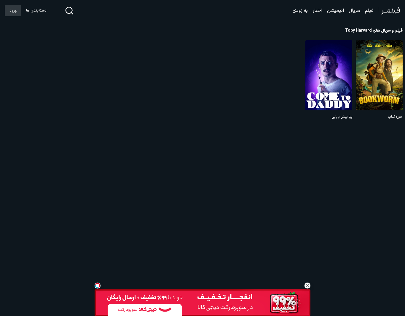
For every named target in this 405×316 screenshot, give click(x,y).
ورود (13, 11)
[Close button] (307, 285)
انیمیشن (335, 10)
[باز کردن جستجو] (69, 10)
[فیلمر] (389, 10)
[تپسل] (98, 285)
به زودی (300, 10)
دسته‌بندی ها (36, 11)
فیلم (369, 10)
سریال (354, 10)
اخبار (317, 10)
